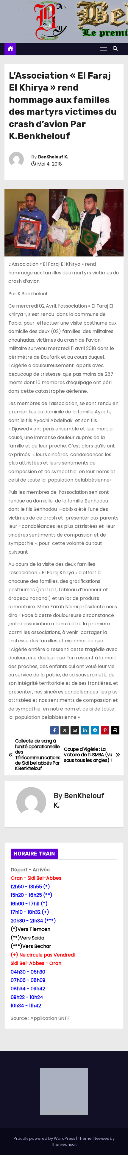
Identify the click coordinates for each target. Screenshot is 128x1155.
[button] (117, 48)
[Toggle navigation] (103, 49)
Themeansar (63, 1144)
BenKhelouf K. (53, 157)
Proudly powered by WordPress (45, 1138)
